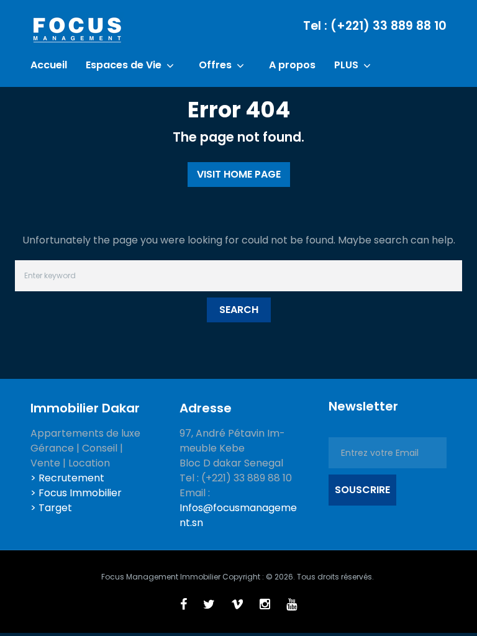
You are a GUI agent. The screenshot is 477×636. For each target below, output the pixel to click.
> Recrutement (67, 478)
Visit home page (239, 174)
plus (346, 65)
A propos (292, 65)
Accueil (48, 65)
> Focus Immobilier (76, 493)
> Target (51, 508)
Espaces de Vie (123, 65)
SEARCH (238, 309)
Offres (215, 65)
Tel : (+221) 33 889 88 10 (375, 25)
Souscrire (362, 490)
